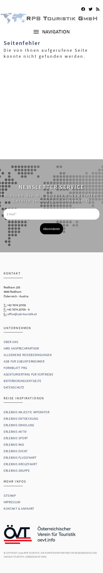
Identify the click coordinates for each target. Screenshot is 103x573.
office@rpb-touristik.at (22, 314)
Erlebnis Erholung (19, 425)
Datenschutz (14, 387)
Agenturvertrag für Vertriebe (28, 374)
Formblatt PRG (15, 368)
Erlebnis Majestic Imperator (27, 412)
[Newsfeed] (97, 8)
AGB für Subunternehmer (24, 361)
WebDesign (32, 556)
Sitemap (10, 496)
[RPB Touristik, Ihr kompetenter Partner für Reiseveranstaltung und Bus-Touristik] (51, 12)
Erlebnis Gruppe (17, 471)
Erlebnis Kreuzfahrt (20, 464)
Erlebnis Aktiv (15, 432)
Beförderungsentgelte (22, 381)
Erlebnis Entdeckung (21, 419)
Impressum (12, 502)
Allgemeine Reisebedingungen (28, 355)
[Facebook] (83, 8)
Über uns (11, 342)
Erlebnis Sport (16, 438)
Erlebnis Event (16, 451)
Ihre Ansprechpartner (21, 348)
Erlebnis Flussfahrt (20, 458)
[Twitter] (90, 8)
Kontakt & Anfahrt (19, 509)
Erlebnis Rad (14, 445)
